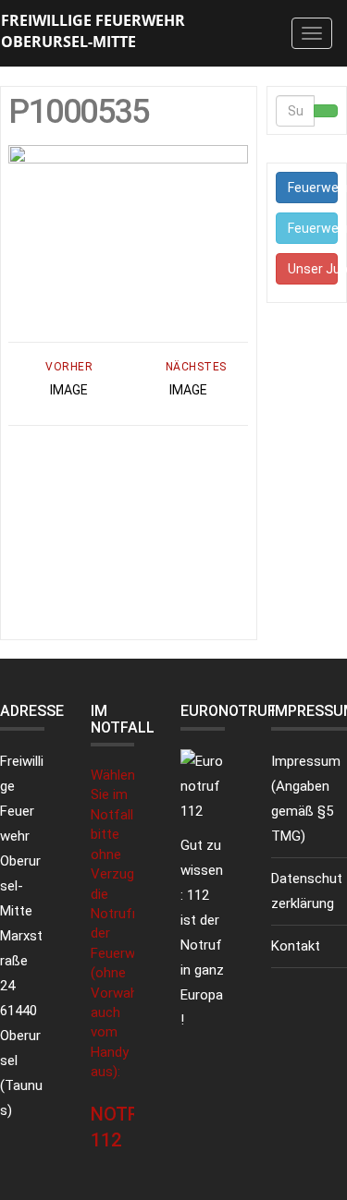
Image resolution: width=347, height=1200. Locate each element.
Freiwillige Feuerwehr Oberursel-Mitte (93, 31)
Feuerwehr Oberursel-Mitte (313, 187)
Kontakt (295, 946)
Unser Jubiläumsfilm (313, 268)
